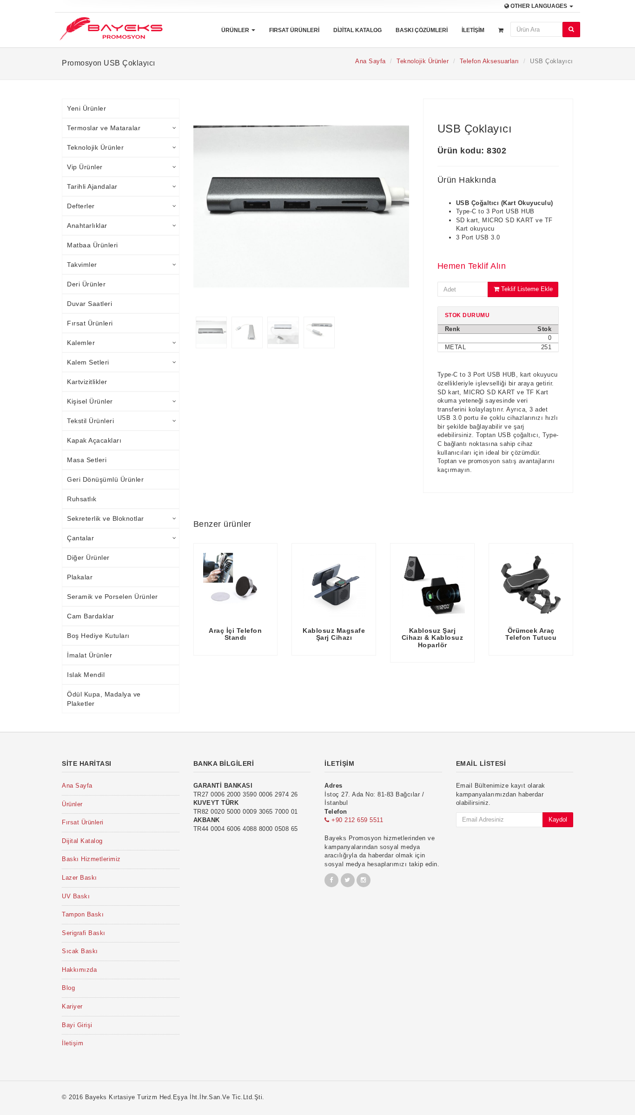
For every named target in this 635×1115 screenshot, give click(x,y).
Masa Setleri (86, 460)
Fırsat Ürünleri (294, 30)
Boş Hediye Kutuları (98, 635)
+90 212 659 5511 (356, 819)
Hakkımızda (79, 969)
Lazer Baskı (79, 877)
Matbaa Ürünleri (92, 245)
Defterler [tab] (81, 206)
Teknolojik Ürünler (423, 61)
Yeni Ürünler (86, 108)
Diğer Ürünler (88, 557)
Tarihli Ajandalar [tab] (92, 186)
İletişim (473, 30)
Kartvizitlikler (87, 381)
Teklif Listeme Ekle (526, 288)
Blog (68, 987)
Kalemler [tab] (81, 342)
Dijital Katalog (357, 30)
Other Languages (539, 6)
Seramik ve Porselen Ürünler (112, 596)
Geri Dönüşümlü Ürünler (105, 479)
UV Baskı (76, 896)
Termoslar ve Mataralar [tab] (103, 128)
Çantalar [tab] (80, 538)
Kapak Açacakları (94, 440)
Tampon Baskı (83, 914)
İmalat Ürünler (89, 655)
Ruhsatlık (82, 499)
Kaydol (558, 819)
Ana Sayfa (370, 61)
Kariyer (72, 1006)
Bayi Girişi (77, 1025)
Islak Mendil (86, 674)
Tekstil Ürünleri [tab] (90, 421)
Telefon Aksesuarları (489, 61)
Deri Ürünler (86, 284)
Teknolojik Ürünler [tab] (95, 147)
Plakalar (80, 577)
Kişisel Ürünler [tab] (90, 401)
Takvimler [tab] (82, 264)
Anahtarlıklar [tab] (87, 225)
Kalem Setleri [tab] (88, 362)
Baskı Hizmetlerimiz (91, 859)
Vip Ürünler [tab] (85, 167)
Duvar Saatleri (89, 303)
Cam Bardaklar (90, 616)
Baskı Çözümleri (422, 30)
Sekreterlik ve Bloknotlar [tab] (105, 518)
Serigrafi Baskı (84, 932)
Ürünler (236, 30)
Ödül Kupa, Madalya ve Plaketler (104, 698)
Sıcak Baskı (80, 951)
